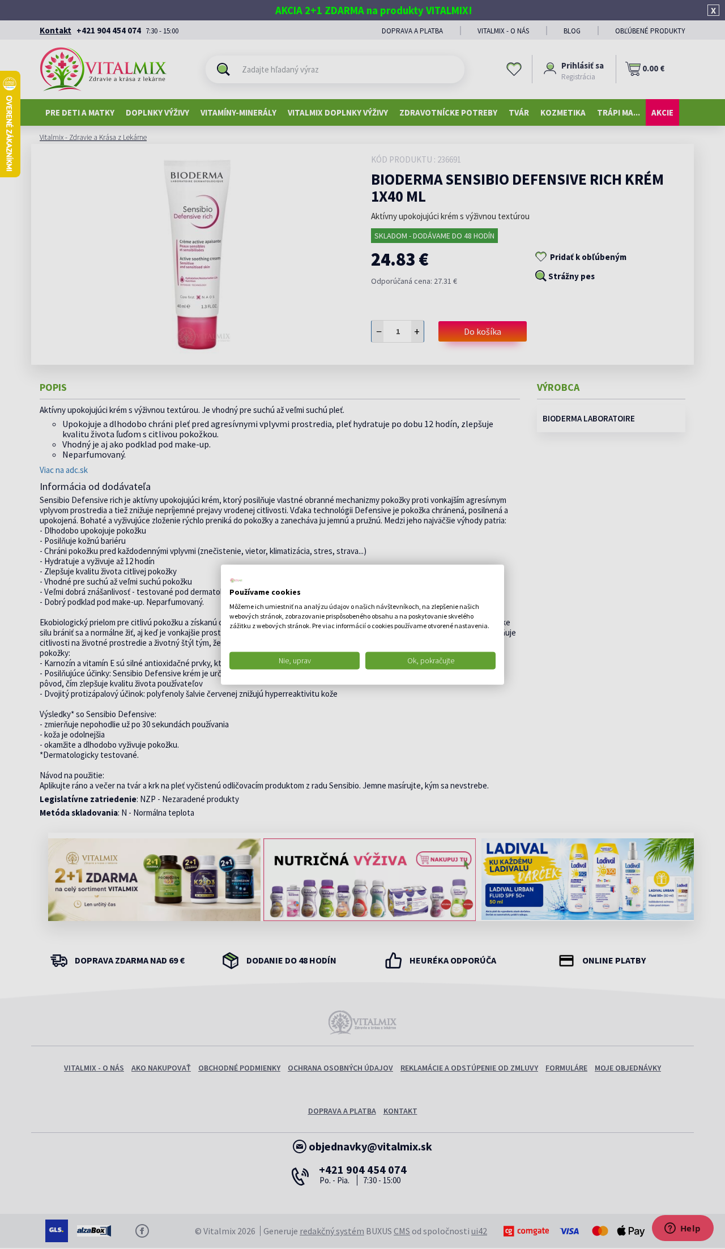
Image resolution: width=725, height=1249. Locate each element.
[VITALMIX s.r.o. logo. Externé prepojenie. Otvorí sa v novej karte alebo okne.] (236, 580)
